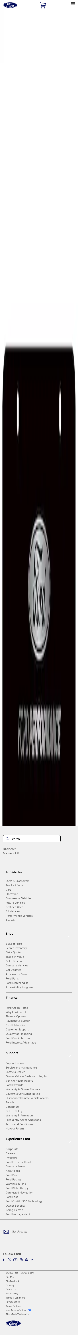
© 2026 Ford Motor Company (20, 1273)
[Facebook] (4, 1259)
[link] (10, 1277)
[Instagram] (21, 1259)
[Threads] (26, 1259)
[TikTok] (31, 1259)
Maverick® (11, 853)
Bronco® (9, 849)
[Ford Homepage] (13, 1325)
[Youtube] (15, 1259)
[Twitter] (9, 1259)
